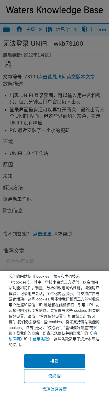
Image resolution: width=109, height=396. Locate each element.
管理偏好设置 (54, 389)
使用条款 (40, 339)
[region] (54, 333)
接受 (54, 361)
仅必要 (54, 376)
